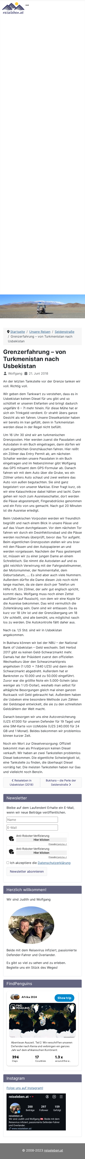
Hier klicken (41, 839)
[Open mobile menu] (27, 5)
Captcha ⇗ (58, 844)
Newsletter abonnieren (27, 871)
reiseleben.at (53, 1150)
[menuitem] (39, 9)
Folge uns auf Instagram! (25, 1088)
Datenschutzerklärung (54, 863)
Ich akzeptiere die (40, 863)
